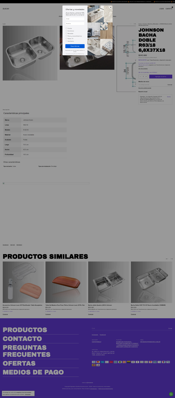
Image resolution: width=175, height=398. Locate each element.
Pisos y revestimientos (75, 36)
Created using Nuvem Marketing (75, 54)
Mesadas (70, 33)
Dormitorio (71, 31)
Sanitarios (71, 41)
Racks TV (70, 38)
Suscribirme (75, 46)
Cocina (70, 28)
